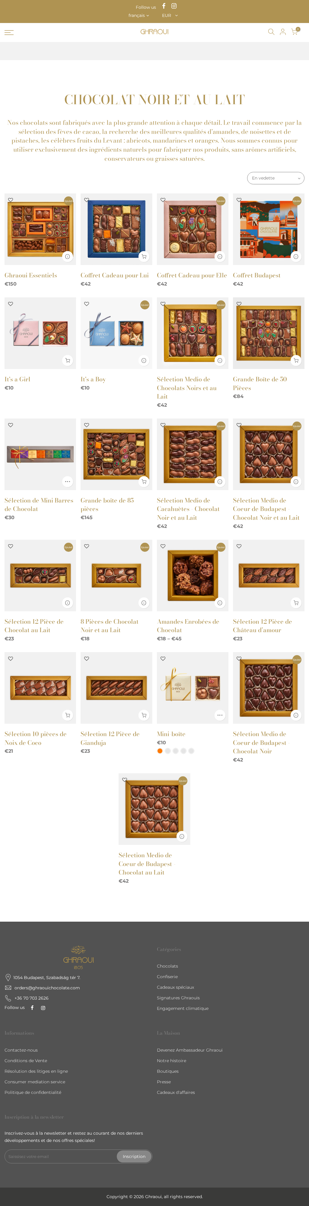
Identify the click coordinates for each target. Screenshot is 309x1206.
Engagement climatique (183, 1008)
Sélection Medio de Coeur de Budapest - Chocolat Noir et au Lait (266, 509)
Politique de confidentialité (33, 1092)
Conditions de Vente (26, 1060)
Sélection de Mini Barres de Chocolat (39, 505)
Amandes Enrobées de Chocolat (188, 626)
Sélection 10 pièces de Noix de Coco (36, 738)
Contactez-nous (21, 1050)
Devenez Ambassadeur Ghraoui (190, 1050)
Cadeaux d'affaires (176, 1092)
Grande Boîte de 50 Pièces (260, 383)
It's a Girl (17, 379)
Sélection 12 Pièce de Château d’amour (262, 626)
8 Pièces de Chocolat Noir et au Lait (110, 626)
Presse (164, 1082)
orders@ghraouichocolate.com (47, 988)
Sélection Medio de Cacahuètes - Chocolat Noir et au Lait (188, 509)
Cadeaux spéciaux (175, 987)
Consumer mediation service (35, 1082)
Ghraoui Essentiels (31, 275)
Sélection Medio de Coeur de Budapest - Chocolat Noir (261, 742)
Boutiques (168, 1071)
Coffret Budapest (257, 275)
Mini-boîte (171, 734)
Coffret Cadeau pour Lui (115, 275)
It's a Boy (93, 379)
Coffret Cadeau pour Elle (192, 275)
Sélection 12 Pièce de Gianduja (110, 738)
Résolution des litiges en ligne (36, 1071)
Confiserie (167, 976)
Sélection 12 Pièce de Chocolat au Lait (34, 626)
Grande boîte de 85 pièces (107, 505)
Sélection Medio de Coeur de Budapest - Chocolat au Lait (147, 863)
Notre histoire (171, 1060)
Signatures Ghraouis (178, 998)
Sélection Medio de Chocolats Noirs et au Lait (187, 387)
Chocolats (167, 966)
